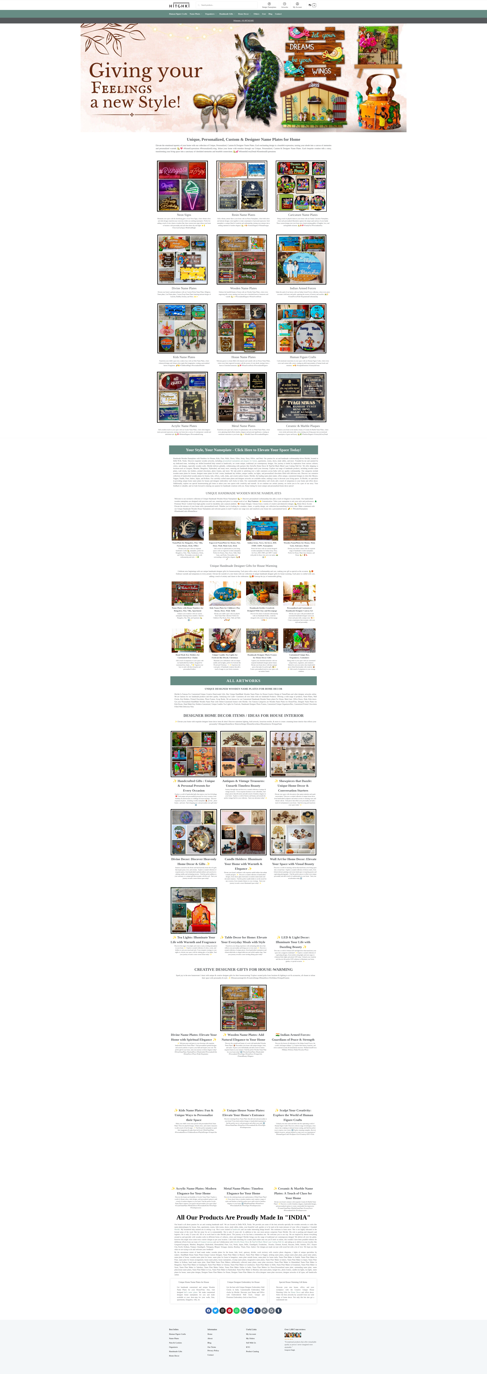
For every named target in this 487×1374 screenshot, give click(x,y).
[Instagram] (222, 1310)
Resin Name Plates (243, 214)
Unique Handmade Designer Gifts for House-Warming (243, 565)
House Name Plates (243, 357)
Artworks (284, 7)
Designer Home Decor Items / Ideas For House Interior (243, 715)
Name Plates (174, 1338)
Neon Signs (184, 214)
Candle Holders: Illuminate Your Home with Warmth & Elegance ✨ (243, 863)
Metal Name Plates (243, 426)
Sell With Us (251, 1343)
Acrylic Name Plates (184, 426)
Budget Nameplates (269, 7)
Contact (211, 1355)
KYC (248, 1347)
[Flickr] (250, 1310)
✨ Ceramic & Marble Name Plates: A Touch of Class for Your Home (293, 1193)
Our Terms (212, 1347)
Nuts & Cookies (175, 1343)
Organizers (173, 1347)
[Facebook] (208, 1310)
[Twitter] (215, 1310)
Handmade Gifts (175, 1351)
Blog (209, 1343)
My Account (297, 7)
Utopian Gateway (206, 1242)
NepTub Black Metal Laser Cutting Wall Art (268, 1242)
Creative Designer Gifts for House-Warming (243, 969)
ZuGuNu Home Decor (241, 1242)
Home (210, 1334)
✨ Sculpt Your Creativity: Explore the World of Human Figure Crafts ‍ (293, 1115)
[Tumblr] (257, 1310)
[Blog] (264, 1310)
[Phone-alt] (243, 1310)
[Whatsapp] (236, 1310)
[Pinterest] (229, 1310)
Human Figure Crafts (303, 357)
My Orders (250, 1338)
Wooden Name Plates (243, 288)
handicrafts (236, 1229)
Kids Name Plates (184, 357)
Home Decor (296, 1292)
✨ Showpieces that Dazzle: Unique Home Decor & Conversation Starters (293, 785)
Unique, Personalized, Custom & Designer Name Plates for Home (243, 139)
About (210, 1338)
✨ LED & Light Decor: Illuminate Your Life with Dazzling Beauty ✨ (293, 942)
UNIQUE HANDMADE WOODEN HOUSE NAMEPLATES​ (243, 493)
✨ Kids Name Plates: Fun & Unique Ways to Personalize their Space (194, 1115)
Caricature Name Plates (303, 214)
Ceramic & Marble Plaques (303, 426)
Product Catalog (252, 1351)
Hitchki (177, 1229)
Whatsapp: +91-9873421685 (243, 21)
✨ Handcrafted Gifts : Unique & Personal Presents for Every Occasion (194, 785)
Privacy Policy (213, 1351)
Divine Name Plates (184, 288)
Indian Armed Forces (303, 288)
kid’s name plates (190, 1292)
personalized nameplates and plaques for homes (240, 461)
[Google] (271, 1310)
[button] (312, 5)
